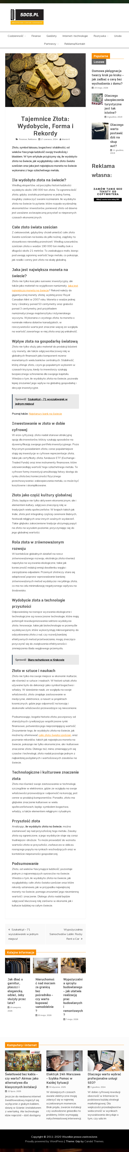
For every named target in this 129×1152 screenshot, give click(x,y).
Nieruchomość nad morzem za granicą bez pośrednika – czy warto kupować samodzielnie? (45, 995)
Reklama (32, 139)
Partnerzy (50, 43)
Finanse (36, 36)
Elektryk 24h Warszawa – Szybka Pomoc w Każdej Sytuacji (63, 1078)
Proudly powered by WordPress (44, 1141)
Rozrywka (100, 36)
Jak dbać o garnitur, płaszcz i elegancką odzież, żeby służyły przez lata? (17, 991)
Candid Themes (93, 1141)
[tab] (101, 56)
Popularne (101, 56)
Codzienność (15, 36)
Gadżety (52, 36)
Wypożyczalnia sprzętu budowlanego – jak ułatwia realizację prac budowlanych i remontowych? (73, 997)
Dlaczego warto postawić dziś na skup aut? (116, 135)
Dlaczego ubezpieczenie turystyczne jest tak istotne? (114, 104)
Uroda (117, 36)
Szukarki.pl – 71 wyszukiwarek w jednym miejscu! (23, 934)
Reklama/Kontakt (74, 43)
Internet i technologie (75, 36)
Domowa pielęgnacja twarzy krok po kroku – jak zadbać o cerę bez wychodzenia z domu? (108, 77)
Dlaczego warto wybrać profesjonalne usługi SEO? (104, 1078)
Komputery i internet (22, 1045)
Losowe (99, 61)
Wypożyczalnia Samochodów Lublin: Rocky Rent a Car (66, 934)
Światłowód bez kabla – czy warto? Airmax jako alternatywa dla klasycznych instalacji (21, 1080)
